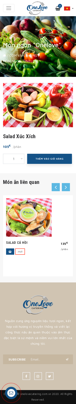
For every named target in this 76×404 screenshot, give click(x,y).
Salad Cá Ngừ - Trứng (24, 238)
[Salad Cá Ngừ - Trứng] (29, 215)
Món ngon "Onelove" (21, 61)
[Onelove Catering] (38, 304)
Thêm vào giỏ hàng (49, 158)
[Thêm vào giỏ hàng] (10, 247)
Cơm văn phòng (23, 55)
